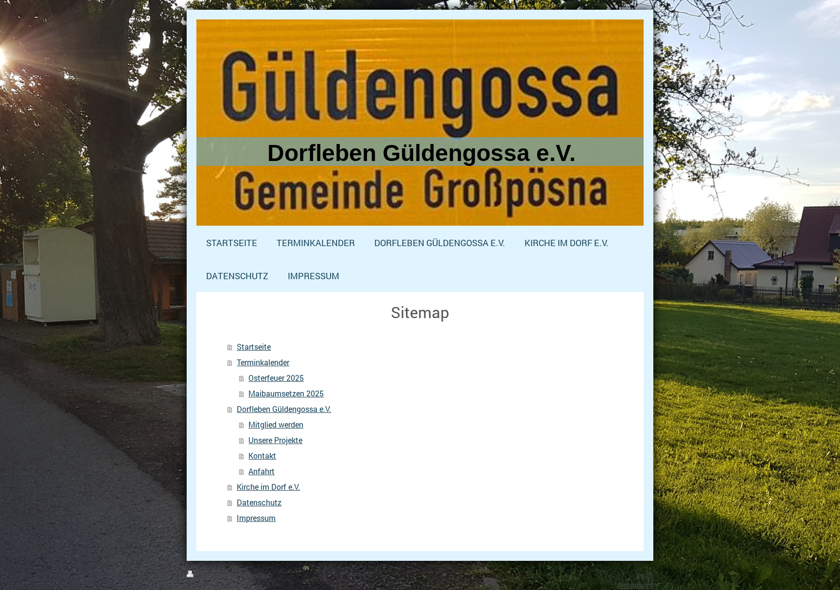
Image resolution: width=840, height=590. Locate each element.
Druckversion (217, 575)
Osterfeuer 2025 (276, 378)
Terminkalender (263, 362)
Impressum (256, 518)
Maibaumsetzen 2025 (286, 393)
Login (644, 575)
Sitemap (256, 575)
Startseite (254, 346)
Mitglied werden (275, 424)
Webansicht (635, 585)
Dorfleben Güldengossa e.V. (284, 409)
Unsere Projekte (275, 440)
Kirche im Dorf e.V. (268, 487)
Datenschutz (259, 502)
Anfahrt (261, 471)
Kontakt (262, 455)
